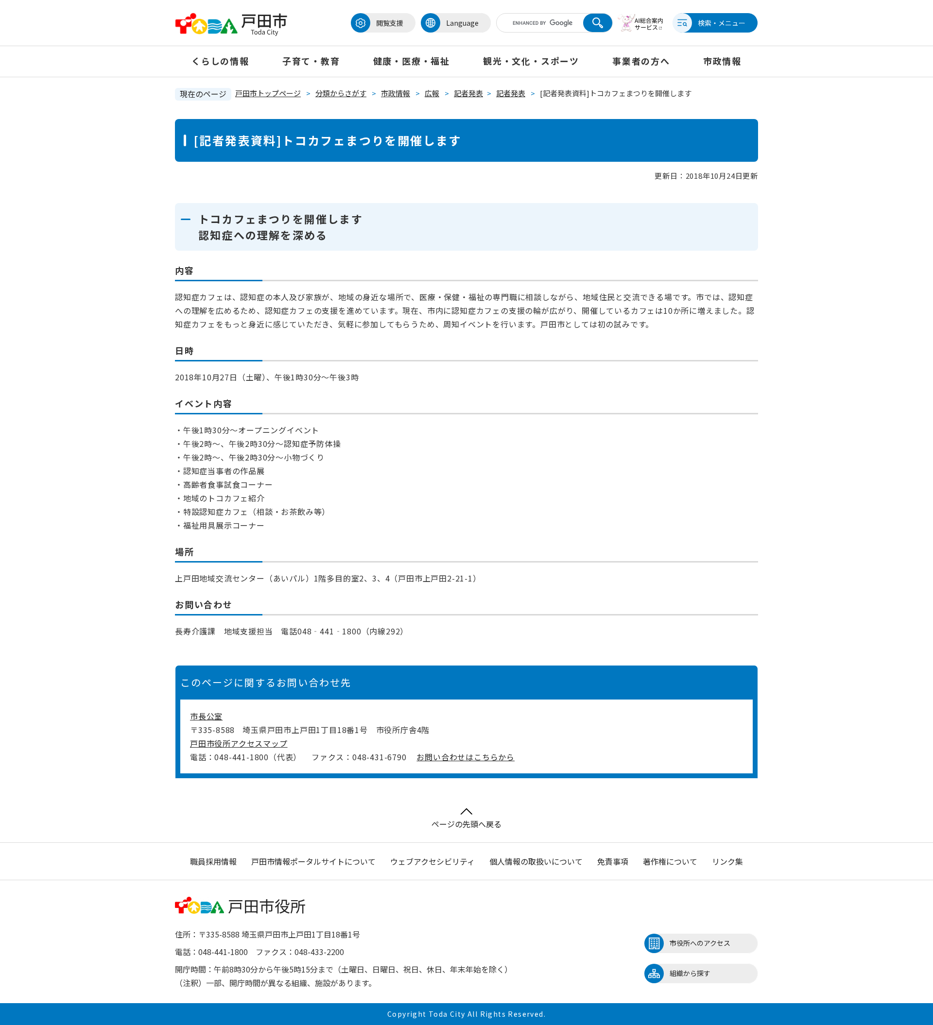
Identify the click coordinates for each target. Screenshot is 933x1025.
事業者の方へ (641, 60)
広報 (432, 93)
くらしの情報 (220, 60)
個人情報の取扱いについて (536, 861)
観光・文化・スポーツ (531, 60)
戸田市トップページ (268, 93)
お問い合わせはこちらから (465, 757)
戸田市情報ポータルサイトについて (313, 861)
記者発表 (468, 93)
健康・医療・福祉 (411, 60)
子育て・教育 (311, 60)
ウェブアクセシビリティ (432, 861)
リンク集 (727, 861)
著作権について (670, 861)
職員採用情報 (213, 861)
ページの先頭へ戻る (466, 824)
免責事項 (612, 861)
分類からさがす (340, 93)
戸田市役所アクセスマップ (239, 743)
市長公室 (206, 716)
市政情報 (722, 60)
